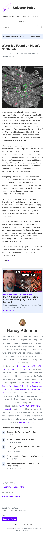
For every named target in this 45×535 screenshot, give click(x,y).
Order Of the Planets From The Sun (21, 432)
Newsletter (27, 16)
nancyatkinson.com (27, 422)
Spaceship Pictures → (11, 496)
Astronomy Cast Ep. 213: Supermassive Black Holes (23, 448)
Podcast (19, 16)
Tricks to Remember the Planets (20, 439)
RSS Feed (22, 21)
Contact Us (17, 524)
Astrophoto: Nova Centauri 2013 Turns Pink (25, 456)
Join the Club (37, 16)
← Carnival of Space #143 (13, 487)
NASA (10, 261)
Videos (11, 16)
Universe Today (24, 7)
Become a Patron (9, 519)
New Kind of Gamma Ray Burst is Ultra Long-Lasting (23, 464)
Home (5, 16)
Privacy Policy (27, 524)
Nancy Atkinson (9, 54)
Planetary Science (8, 56)
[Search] (41, 27)
